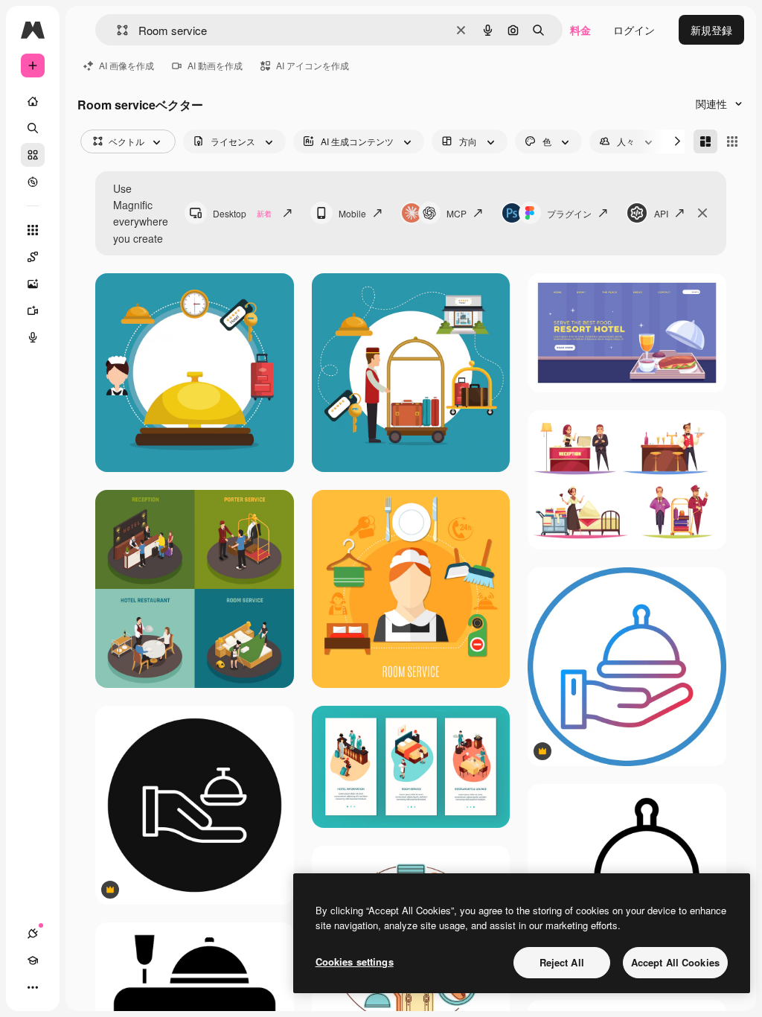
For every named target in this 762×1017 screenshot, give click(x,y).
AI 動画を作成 (215, 65)
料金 (580, 29)
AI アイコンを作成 (312, 65)
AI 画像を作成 (126, 65)
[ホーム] (33, 101)
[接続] (33, 934)
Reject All (562, 962)
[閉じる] (702, 213)
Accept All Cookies (675, 962)
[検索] (33, 128)
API (661, 213)
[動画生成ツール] (33, 310)
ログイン (634, 29)
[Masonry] (705, 141)
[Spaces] (33, 257)
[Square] (732, 141)
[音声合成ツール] (33, 337)
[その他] (33, 987)
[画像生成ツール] (33, 284)
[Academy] (33, 960)
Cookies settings (355, 961)
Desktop (242, 213)
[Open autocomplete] (116, 30)
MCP (456, 213)
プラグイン (569, 213)
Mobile (352, 213)
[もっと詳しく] (33, 182)
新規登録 (711, 29)
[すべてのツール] (33, 230)
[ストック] (33, 155)
